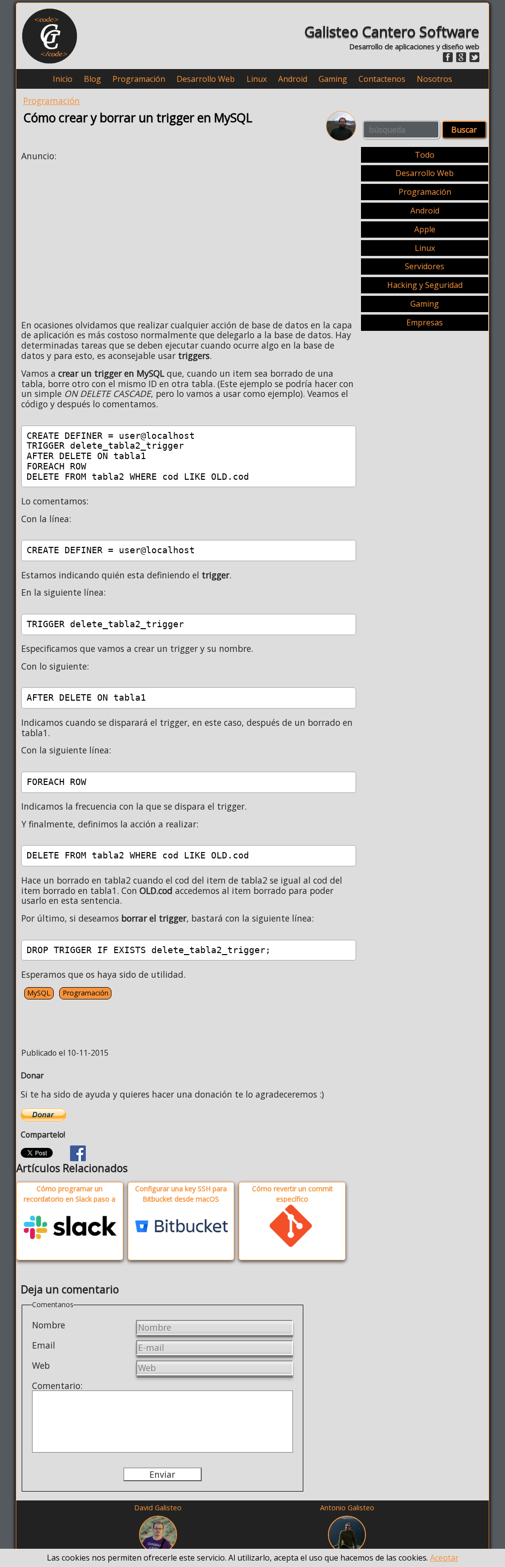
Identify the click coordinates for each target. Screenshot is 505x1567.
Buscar (464, 129)
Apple (424, 229)
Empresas (424, 322)
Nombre (48, 1325)
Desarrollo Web (206, 79)
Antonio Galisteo (347, 1507)
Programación (138, 79)
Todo (424, 154)
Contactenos (382, 79)
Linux (257, 79)
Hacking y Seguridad (425, 285)
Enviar (162, 1474)
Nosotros (434, 79)
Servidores (424, 266)
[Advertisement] (104, 238)
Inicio (62, 79)
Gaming (333, 79)
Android (292, 79)
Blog (92, 79)
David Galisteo (157, 1507)
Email (43, 1345)
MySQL (38, 992)
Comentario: (57, 1385)
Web (41, 1365)
